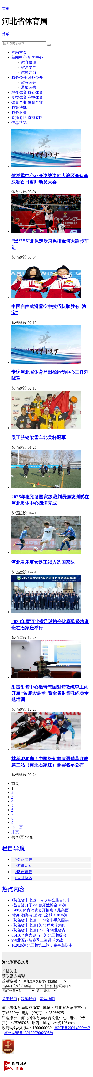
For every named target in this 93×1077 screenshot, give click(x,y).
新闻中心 (19, 57)
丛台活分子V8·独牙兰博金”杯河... (40, 905)
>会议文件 (23, 859)
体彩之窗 (28, 72)
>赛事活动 (23, 866)
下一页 (17, 827)
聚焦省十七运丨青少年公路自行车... (42, 900)
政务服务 (19, 112)
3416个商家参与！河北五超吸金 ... (41, 935)
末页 (15, 832)
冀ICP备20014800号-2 (72, 1028)
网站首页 (19, 52)
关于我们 (9, 999)
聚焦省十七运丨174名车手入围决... (41, 920)
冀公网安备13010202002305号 (28, 1033)
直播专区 (19, 117)
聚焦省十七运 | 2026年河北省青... (39, 930)
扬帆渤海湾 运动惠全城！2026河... (41, 915)
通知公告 (28, 87)
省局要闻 (28, 67)
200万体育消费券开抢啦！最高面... (41, 910)
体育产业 (19, 102)
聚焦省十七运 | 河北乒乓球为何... (39, 925)
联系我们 (28, 999)
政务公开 (19, 77)
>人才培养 (23, 878)
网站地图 (47, 999)
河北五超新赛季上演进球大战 (37, 940)
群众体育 (19, 92)
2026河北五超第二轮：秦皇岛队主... (43, 945)
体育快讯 (28, 62)
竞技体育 (19, 97)
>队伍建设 (23, 872)
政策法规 (19, 107)
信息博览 (19, 122)
